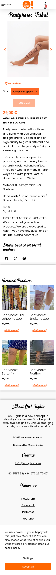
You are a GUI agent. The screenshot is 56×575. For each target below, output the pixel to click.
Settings (28, 558)
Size (5, 91)
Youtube (28, 518)
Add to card (24, 103)
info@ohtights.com (28, 463)
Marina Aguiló (35, 445)
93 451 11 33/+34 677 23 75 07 (28, 473)
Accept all (28, 566)
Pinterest (28, 512)
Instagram (28, 499)
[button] (6, 258)
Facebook (28, 505)
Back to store (12, 83)
